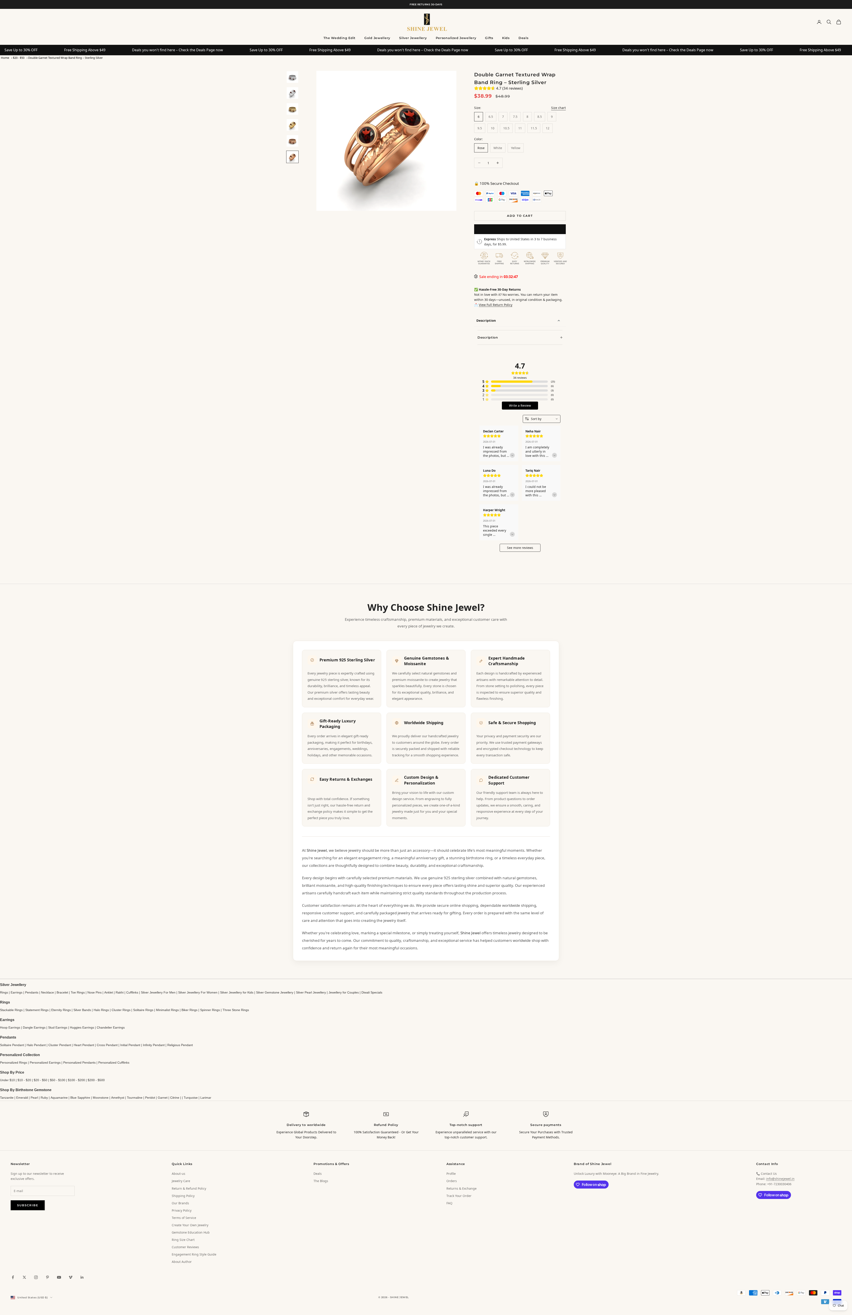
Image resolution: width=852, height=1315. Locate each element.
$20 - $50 (18, 58)
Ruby (44, 1097)
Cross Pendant (107, 1045)
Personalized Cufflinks (113, 1062)
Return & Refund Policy (189, 1188)
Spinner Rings (210, 1010)
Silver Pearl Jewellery (311, 992)
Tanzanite (7, 1097)
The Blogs (321, 1181)
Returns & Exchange (461, 1188)
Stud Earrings (57, 1027)
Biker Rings (189, 1010)
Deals (524, 38)
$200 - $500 (96, 1080)
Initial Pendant (130, 1045)
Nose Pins (94, 992)
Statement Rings (37, 1010)
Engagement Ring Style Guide (194, 1254)
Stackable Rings (11, 1010)
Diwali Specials (371, 992)
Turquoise (191, 1097)
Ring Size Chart (183, 1240)
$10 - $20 (24, 1080)
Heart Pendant (84, 1045)
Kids (506, 38)
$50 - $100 (57, 1080)
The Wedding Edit (339, 38)
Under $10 (7, 1080)
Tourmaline (134, 1097)
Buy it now (520, 229)
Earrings (16, 992)
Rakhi (120, 992)
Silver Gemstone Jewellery (274, 992)
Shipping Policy (183, 1196)
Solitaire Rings (143, 1010)
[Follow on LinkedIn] (82, 1277)
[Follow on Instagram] (36, 1277)
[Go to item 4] (292, 125)
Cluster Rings (121, 1010)
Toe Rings (78, 992)
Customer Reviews (185, 1247)
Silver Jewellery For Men (158, 992)
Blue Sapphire (80, 1097)
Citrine (174, 1097)
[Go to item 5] (292, 141)
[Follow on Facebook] (13, 1277)
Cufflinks (132, 992)
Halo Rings (101, 1010)
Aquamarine (59, 1097)
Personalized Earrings (45, 1062)
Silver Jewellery (413, 38)
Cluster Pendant (59, 1045)
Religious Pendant (180, 1045)
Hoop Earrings (10, 1027)
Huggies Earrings (82, 1027)
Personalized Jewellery (456, 38)
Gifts (489, 38)
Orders (451, 1181)
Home (5, 58)
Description (486, 320)
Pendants (31, 992)
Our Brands (180, 1203)
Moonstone (100, 1097)
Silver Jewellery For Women (197, 992)
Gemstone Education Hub (191, 1232)
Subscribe (27, 1205)
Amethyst (117, 1097)
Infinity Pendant (154, 1045)
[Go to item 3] (292, 109)
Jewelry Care (181, 1181)
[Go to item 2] (292, 93)
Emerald (22, 1097)
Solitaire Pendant (12, 1045)
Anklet (108, 992)
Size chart (558, 108)
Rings (4, 992)
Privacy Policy (181, 1210)
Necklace (47, 992)
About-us (178, 1173)
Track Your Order (458, 1196)
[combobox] (541, 419)
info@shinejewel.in (780, 1179)
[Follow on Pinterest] (47, 1277)
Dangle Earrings (34, 1027)
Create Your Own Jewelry (190, 1225)
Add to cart (520, 215)
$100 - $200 (76, 1080)
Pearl (34, 1097)
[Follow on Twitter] (24, 1277)
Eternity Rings (61, 1010)
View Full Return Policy (495, 305)
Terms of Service (184, 1218)
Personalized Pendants (79, 1062)
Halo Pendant (36, 1045)
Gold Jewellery (377, 38)
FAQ (449, 1203)
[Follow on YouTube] (59, 1277)
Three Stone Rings (236, 1010)
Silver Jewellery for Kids (236, 992)
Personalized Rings (13, 1062)
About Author (182, 1262)
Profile (451, 1173)
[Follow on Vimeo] (70, 1277)
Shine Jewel (317, 850)
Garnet (163, 1097)
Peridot (150, 1097)
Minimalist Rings (167, 1010)
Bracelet (62, 992)
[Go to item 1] (292, 77)
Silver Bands (82, 1010)
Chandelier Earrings (111, 1027)
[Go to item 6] (292, 157)
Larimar (205, 1097)
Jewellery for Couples (344, 992)
